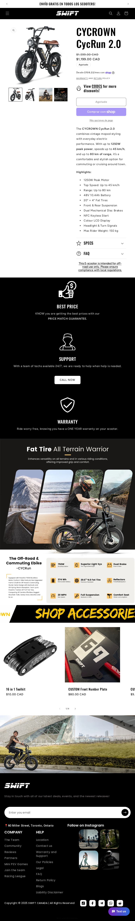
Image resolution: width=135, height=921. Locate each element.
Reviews (10, 852)
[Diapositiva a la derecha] (75, 709)
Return (98, 78)
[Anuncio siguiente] (128, 4)
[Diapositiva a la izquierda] (60, 709)
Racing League (15, 876)
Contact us (44, 846)
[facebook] (92, 903)
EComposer (72, 918)
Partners (10, 858)
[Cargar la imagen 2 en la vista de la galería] (30, 94)
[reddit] (120, 903)
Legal (40, 868)
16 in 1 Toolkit (15, 689)
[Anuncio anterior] (7, 4)
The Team (11, 840)
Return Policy (46, 880)
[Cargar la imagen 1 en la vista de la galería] (15, 94)
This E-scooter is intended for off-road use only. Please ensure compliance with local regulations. (100, 267)
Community (12, 846)
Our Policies (44, 862)
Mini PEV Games (16, 864)
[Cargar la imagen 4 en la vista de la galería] (61, 94)
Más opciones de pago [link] (101, 120)
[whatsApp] (111, 903)
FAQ (39, 874)
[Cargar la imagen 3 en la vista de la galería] (45, 94)
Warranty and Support (46, 854)
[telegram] (101, 903)
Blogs (40, 886)
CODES (97, 86)
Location (42, 840)
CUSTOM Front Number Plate (87, 689)
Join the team (14, 870)
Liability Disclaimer (49, 892)
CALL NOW (67, 379)
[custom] (83, 903)
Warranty (82, 78)
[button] (7, 13)
